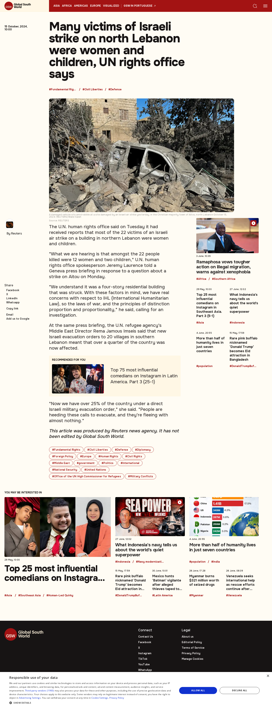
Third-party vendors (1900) (39, 690)
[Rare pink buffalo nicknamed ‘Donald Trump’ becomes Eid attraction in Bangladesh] (244, 349)
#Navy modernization (150, 561)
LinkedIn (11, 298)
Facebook (12, 290)
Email (9, 314)
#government (86, 463)
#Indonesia (237, 322)
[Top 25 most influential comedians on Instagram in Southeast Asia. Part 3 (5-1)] (210, 305)
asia (56, 5)
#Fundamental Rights (63, 89)
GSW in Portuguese (138, 5)
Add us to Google (17, 318)
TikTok (142, 659)
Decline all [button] (239, 690)
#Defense (115, 89)
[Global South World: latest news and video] (24, 6)
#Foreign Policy (62, 456)
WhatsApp (145, 670)
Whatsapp (13, 302)
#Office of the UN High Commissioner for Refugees (86, 476)
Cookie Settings (99, 697)
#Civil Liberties (93, 89)
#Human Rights (108, 456)
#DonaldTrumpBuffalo (243, 366)
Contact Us (145, 636)
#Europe (85, 456)
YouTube (144, 664)
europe (95, 5)
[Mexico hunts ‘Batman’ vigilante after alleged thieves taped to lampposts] (168, 582)
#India (215, 561)
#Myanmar (196, 595)
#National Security (64, 469)
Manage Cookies (192, 659)
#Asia (200, 322)
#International (130, 463)
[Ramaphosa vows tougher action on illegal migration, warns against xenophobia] (227, 249)
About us (188, 636)
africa (67, 5)
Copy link (12, 308)
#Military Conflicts (140, 476)
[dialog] (136, 690)
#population (204, 366)
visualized (111, 5)
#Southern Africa (223, 279)
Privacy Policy (191, 653)
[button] (91, 703)
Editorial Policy (192, 642)
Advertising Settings (30, 697)
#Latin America (162, 595)
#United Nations (95, 469)
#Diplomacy (143, 449)
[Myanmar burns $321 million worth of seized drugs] (205, 582)
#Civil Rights (133, 456)
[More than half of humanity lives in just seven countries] (210, 349)
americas (81, 5)
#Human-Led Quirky (59, 595)
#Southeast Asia (29, 595)
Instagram (144, 653)
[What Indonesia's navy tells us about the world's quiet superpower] (244, 305)
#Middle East (61, 463)
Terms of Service (193, 647)
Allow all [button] (198, 690)
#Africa (201, 279)
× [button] (267, 676)
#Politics (107, 463)
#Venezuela (234, 595)
